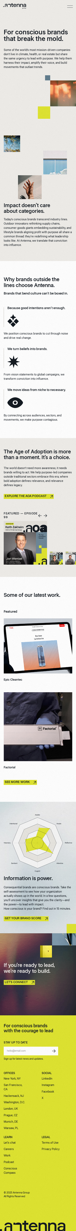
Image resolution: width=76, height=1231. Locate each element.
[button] (70, 7)
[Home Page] (14, 7)
